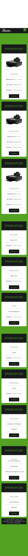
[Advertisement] (14, 14)
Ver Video (14, 435)
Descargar (14, 96)
